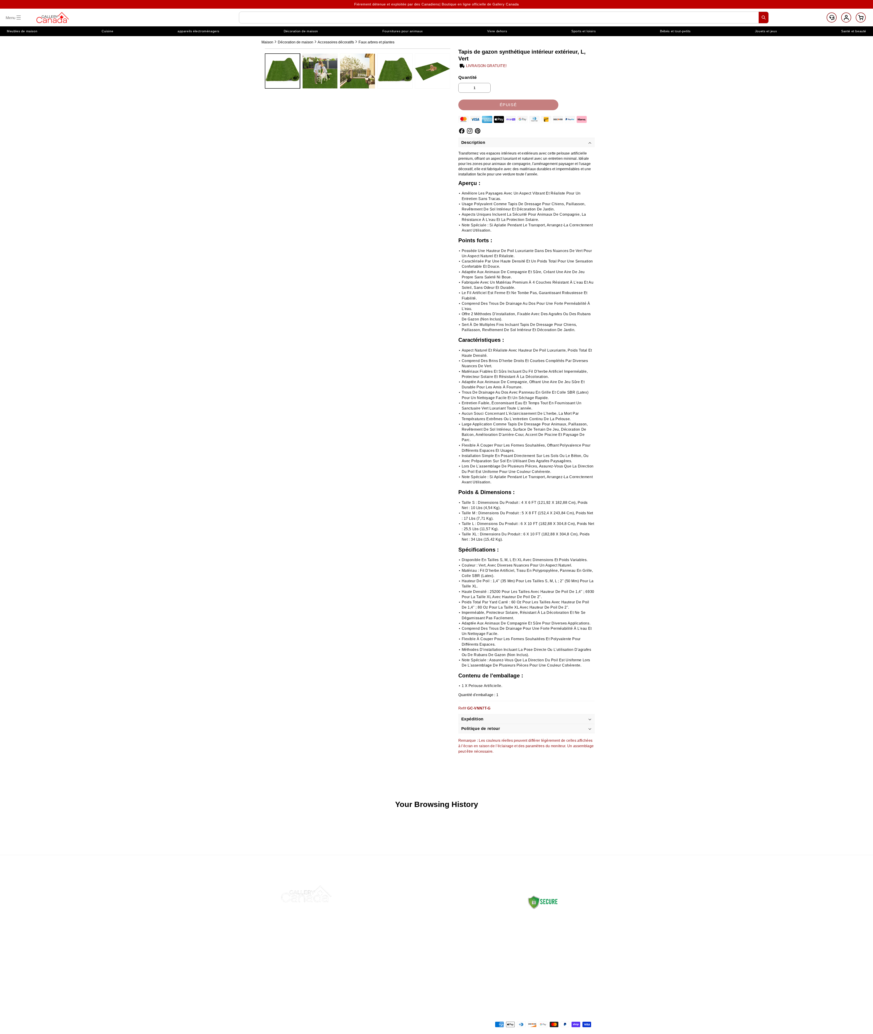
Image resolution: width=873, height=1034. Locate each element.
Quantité (467, 77)
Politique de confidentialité (490, 953)
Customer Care (832, 17)
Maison (267, 42)
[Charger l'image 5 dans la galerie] (432, 71)
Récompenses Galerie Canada (428, 953)
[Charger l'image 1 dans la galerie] (282, 71)
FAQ (406, 942)
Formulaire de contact (544, 973)
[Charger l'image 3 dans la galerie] (357, 71)
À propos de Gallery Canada (549, 923)
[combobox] (504, 17)
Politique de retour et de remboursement (488, 926)
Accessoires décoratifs (336, 42)
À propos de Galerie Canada (427, 921)
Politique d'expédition (485, 910)
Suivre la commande (420, 931)
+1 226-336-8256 (559, 960)
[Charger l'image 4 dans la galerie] (395, 71)
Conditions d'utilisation (487, 974)
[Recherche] (764, 17)
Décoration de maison (295, 42)
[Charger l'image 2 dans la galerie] (320, 71)
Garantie (475, 963)
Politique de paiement (486, 942)
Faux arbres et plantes (376, 42)
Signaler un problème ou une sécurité (427, 968)
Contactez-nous (416, 910)
